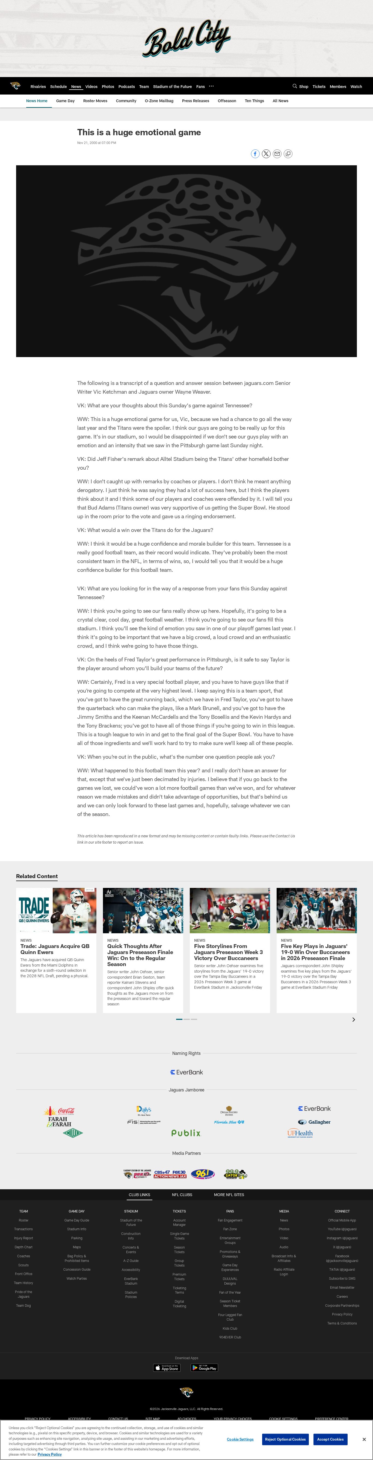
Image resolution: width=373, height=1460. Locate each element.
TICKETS (179, 1211)
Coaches (23, 1256)
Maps (77, 1247)
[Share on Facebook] (255, 156)
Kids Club (230, 1328)
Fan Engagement (230, 1220)
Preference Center (331, 1419)
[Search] (295, 86)
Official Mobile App (342, 1220)
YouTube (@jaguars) (342, 1229)
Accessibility (131, 1269)
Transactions (23, 1229)
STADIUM (131, 1211)
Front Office (23, 1274)
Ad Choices (186, 1419)
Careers (342, 1296)
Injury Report (23, 1238)
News (284, 1220)
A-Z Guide (130, 1260)
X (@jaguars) (342, 1247)
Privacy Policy (342, 1314)
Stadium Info (76, 1229)
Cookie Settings (283, 1419)
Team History (23, 1283)
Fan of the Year (230, 1292)
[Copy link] (288, 154)
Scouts (23, 1265)
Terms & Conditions (342, 1323)
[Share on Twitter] (266, 156)
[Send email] (277, 156)
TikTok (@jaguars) (342, 1269)
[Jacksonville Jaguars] (186, 1393)
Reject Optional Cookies (285, 1439)
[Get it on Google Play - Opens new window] (204, 1370)
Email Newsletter (342, 1287)
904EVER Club (230, 1337)
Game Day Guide (76, 1220)
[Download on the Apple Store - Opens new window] (167, 1368)
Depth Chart (23, 1247)
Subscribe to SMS (342, 1278)
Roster (23, 1220)
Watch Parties (77, 1278)
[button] (179, 1019)
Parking (76, 1238)
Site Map (153, 1419)
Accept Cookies (330, 1439)
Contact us (118, 1419)
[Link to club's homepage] (15, 85)
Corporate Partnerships (342, 1305)
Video (284, 1238)
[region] (186, 1440)
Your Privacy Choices (233, 1419)
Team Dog (23, 1305)
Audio (284, 1247)
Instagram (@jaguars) (342, 1238)
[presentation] (355, 1020)
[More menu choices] (211, 86)
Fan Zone (230, 1229)
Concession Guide (76, 1269)
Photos (284, 1229)
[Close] (364, 1439)
